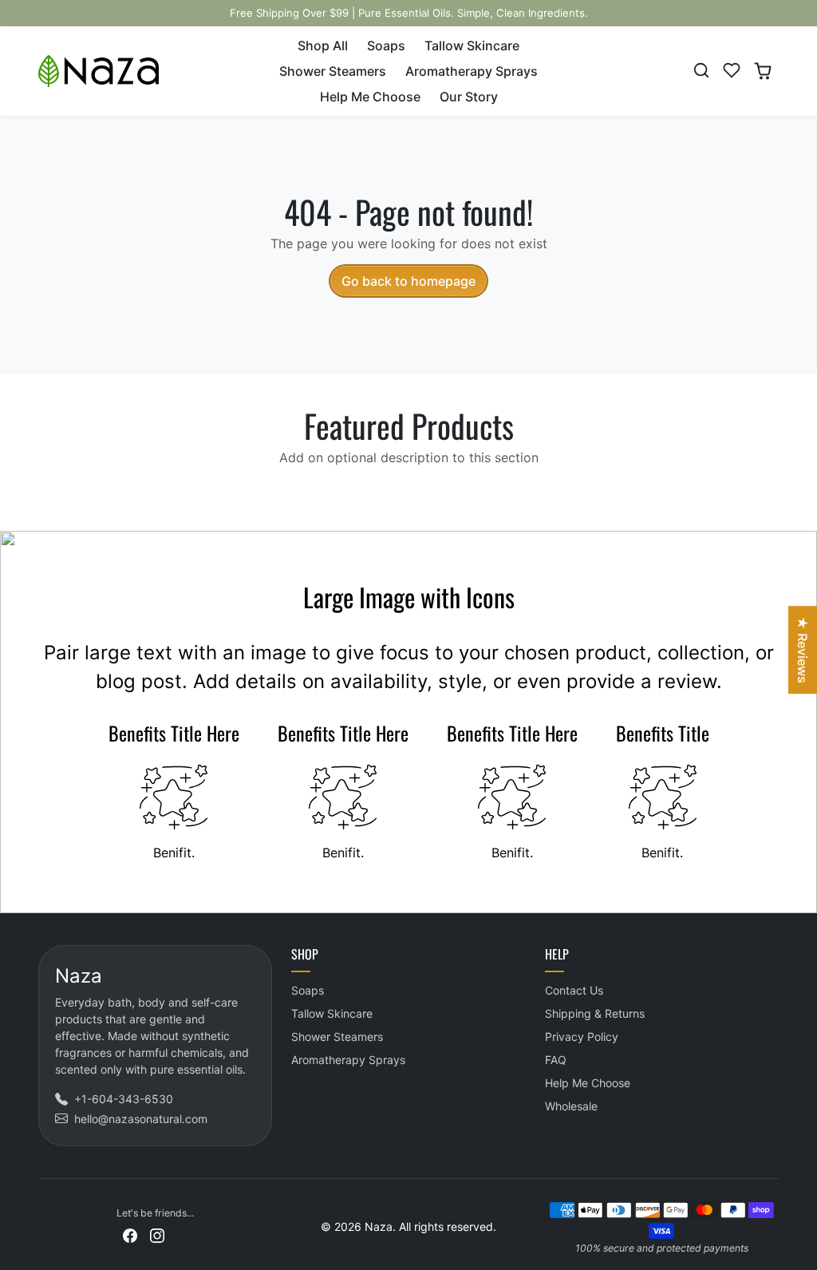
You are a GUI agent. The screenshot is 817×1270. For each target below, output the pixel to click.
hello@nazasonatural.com (140, 1119)
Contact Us (574, 990)
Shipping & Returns (595, 1013)
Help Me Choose (370, 97)
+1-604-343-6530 (123, 1099)
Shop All (323, 45)
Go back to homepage (408, 281)
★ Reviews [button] (803, 649)
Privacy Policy (581, 1036)
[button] (701, 70)
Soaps (386, 45)
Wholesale (571, 1106)
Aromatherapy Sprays (471, 71)
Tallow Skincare (471, 45)
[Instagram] (157, 1233)
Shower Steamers (332, 71)
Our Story (469, 97)
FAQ (555, 1059)
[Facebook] (130, 1233)
